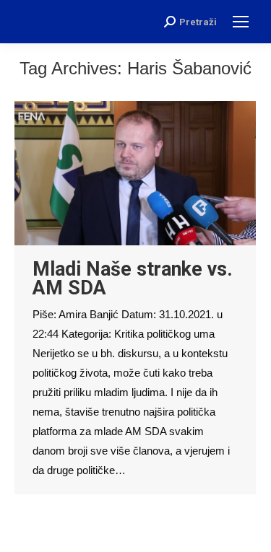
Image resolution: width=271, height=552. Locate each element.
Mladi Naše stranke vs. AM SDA (133, 278)
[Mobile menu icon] (240, 21)
